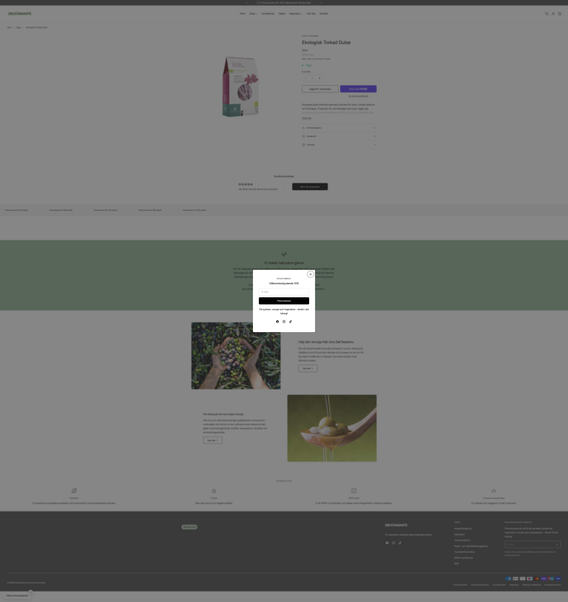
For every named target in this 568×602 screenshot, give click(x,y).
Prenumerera (284, 300)
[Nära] (311, 274)
